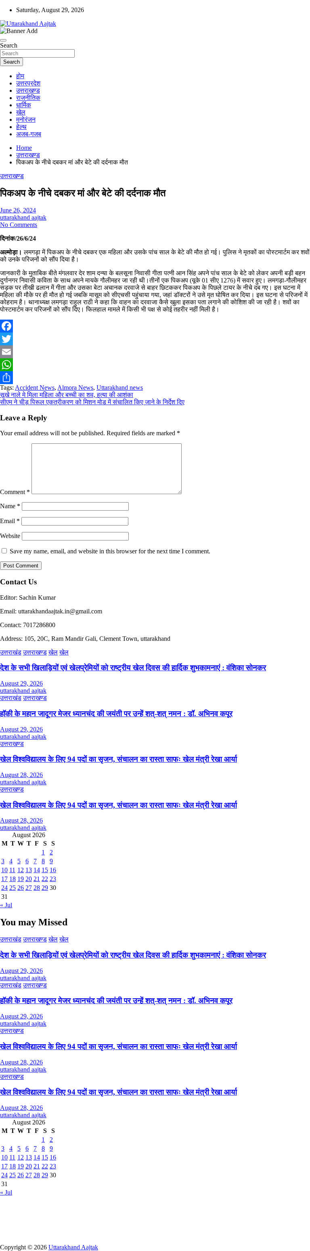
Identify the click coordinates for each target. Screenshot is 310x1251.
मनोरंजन (26, 119)
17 (4, 878)
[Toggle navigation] (3, 40)
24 (4, 887)
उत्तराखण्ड (28, 90)
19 (20, 878)
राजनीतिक (28, 97)
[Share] (155, 377)
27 (28, 887)
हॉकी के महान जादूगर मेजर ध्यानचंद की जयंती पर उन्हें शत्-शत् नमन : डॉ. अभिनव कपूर (116, 713)
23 (53, 878)
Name (10, 506)
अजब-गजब (28, 134)
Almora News (75, 387)
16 (53, 870)
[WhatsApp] (155, 364)
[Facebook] (155, 326)
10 (4, 870)
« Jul (6, 905)
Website (10, 535)
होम (20, 76)
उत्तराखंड (10, 652)
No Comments (18, 224)
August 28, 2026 (21, 774)
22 (45, 878)
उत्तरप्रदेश (28, 83)
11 (12, 870)
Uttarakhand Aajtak (73, 1247)
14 (37, 870)
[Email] (155, 351)
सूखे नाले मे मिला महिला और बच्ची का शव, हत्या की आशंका (66, 394)
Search (8, 45)
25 (12, 887)
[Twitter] (155, 338)
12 (20, 870)
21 (37, 878)
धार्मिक (23, 105)
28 (37, 887)
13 (28, 870)
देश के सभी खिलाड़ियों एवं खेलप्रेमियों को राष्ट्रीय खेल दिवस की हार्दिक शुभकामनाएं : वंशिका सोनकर (133, 667)
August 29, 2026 (21, 683)
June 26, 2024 (18, 210)
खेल (20, 112)
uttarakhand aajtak (23, 217)
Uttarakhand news (119, 387)
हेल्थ (21, 126)
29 (45, 887)
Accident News (34, 387)
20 (28, 878)
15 (45, 870)
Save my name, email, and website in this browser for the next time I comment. (110, 551)
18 (12, 878)
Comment (15, 491)
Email (10, 520)
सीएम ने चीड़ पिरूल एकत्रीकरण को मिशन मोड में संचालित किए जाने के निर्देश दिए (92, 402)
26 (20, 887)
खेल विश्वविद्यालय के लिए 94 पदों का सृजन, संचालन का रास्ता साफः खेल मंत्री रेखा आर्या (118, 759)
